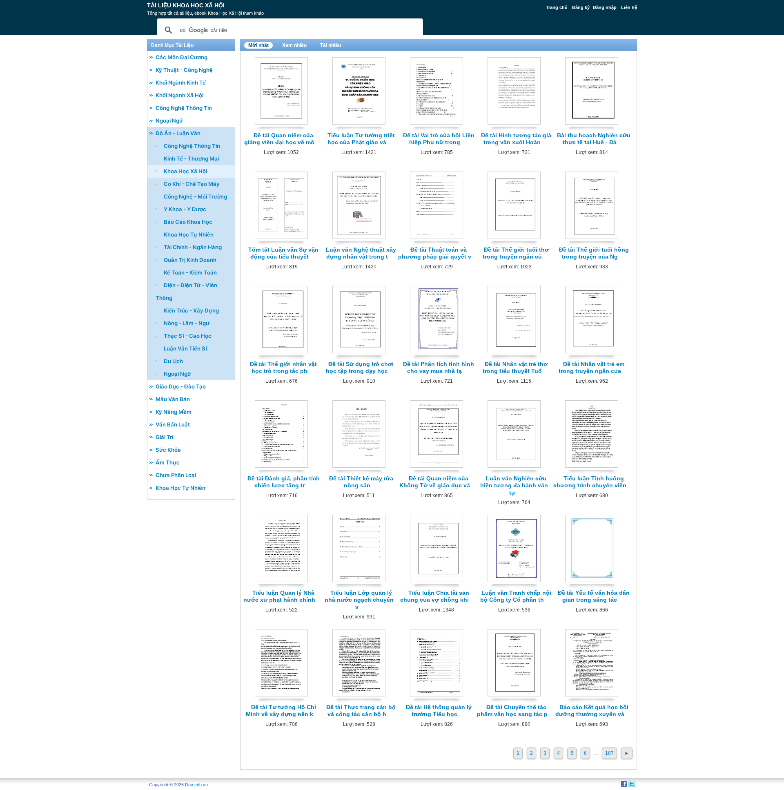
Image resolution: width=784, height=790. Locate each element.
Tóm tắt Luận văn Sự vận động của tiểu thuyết (283, 253)
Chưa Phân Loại (176, 475)
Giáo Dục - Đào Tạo (181, 386)
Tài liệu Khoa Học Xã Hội (186, 5)
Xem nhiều (294, 45)
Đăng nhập (605, 7)
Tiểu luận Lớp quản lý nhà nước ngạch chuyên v (359, 599)
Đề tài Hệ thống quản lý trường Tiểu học (439, 710)
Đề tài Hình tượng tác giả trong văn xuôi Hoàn (516, 138)
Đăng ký (581, 7)
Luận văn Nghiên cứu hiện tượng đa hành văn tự (514, 485)
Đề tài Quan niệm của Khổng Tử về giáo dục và (434, 482)
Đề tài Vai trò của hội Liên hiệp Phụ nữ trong (438, 138)
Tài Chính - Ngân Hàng (193, 247)
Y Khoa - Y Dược (185, 209)
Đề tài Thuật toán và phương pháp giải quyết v (434, 253)
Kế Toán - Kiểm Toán (190, 272)
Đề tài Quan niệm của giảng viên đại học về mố (279, 138)
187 (609, 753)
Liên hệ (629, 7)
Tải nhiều (330, 45)
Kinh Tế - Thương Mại (191, 158)
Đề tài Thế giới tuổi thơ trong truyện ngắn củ (516, 253)
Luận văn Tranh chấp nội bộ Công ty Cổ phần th (515, 596)
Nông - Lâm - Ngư (186, 323)
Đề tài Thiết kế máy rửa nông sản (361, 482)
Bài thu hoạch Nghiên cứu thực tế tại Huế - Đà (593, 138)
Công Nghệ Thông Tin (184, 108)
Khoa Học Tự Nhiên (189, 234)
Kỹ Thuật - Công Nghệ (184, 70)
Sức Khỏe (168, 449)
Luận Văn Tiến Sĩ (185, 348)
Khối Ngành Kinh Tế (181, 82)
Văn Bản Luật (173, 424)
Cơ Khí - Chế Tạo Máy (192, 184)
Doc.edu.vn (196, 784)
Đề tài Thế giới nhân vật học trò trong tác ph (283, 367)
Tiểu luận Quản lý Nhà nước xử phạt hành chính (279, 596)
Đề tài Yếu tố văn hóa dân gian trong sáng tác (594, 596)
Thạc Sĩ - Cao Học (188, 336)
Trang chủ (557, 7)
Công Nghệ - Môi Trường (195, 196)
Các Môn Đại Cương (181, 57)
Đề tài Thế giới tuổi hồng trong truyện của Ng (594, 253)
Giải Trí (164, 437)
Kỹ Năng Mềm (174, 411)
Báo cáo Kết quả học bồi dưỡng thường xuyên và (591, 710)
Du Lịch (173, 361)
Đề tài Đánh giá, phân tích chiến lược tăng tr (283, 482)
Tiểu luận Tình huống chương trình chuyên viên (589, 482)
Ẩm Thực (168, 462)
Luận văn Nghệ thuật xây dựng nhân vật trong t (361, 253)
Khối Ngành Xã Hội (179, 95)
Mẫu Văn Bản (173, 399)
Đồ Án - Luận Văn (178, 133)
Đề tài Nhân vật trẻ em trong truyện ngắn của (592, 367)
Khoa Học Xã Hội (185, 171)
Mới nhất (258, 45)
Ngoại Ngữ (169, 120)
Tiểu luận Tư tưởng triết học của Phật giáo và (361, 138)
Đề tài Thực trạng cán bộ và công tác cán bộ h (361, 710)
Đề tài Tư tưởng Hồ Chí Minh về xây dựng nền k (281, 710)
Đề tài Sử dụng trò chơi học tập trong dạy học (360, 367)
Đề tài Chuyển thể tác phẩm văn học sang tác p (512, 710)
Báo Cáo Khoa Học (188, 222)
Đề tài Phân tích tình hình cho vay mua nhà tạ (438, 367)
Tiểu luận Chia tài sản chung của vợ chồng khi (434, 596)
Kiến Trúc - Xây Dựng (191, 310)
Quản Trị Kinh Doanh (190, 260)
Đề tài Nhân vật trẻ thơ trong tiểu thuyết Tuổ (515, 367)
